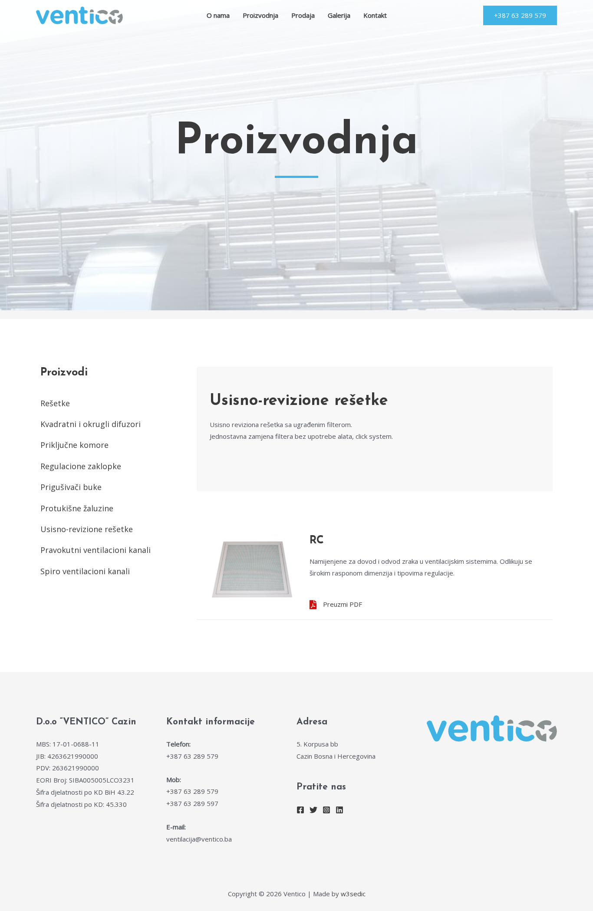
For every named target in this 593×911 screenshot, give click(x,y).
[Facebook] (300, 810)
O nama (218, 15)
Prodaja (303, 15)
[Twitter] (313, 810)
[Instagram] (326, 810)
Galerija (339, 15)
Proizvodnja (260, 15)
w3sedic (353, 893)
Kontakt (375, 15)
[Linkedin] (339, 810)
